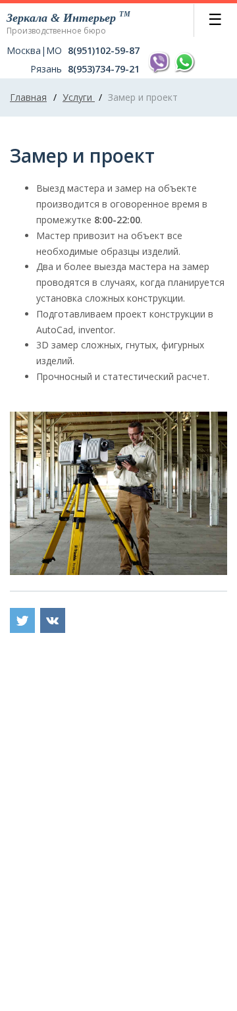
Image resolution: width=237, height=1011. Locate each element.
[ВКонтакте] (52, 620)
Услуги (79, 97)
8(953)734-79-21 (104, 69)
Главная (28, 97)
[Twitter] (22, 620)
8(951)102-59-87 (104, 51)
